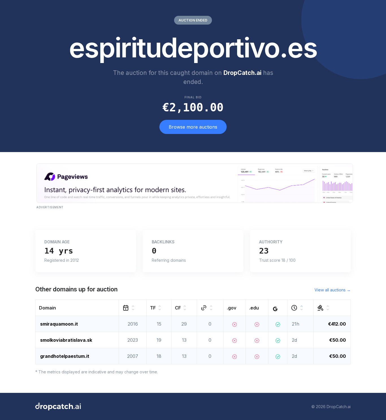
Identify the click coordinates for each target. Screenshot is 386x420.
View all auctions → (333, 289)
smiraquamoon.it (59, 324)
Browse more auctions (193, 127)
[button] (77, 308)
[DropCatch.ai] (58, 406)
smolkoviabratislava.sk (66, 340)
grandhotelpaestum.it (64, 356)
